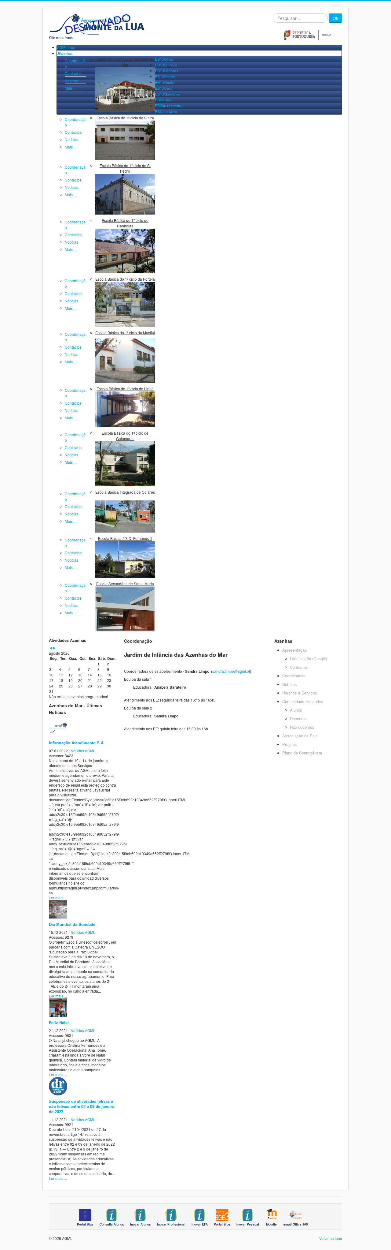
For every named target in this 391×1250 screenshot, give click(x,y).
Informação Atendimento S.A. (77, 743)
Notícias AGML (83, 750)
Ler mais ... (58, 897)
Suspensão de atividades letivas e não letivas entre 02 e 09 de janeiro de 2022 (82, 1106)
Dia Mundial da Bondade (72, 924)
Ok (335, 18)
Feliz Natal (59, 1022)
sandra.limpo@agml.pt (231, 671)
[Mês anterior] (51, 648)
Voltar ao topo (330, 1238)
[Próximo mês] (54, 648)
